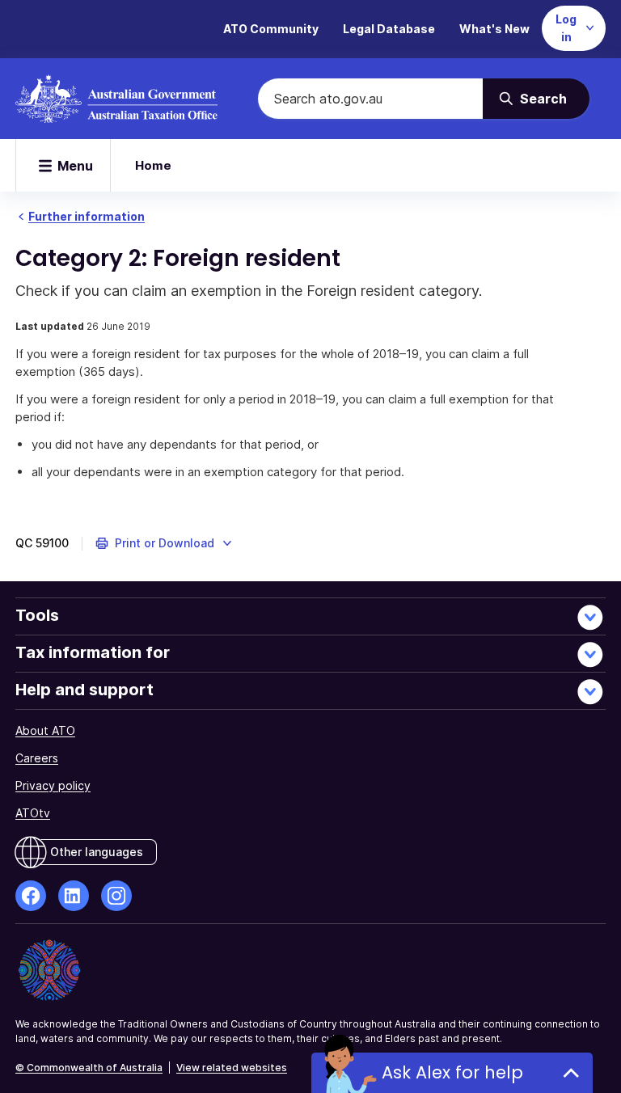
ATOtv (32, 813)
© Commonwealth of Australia (89, 1067)
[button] (164, 543)
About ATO (45, 730)
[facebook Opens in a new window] (30, 895)
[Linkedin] (73, 895)
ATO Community (271, 29)
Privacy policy (53, 785)
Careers (36, 758)
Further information (86, 216)
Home (153, 165)
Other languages (96, 852)
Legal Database (389, 29)
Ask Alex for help (452, 1072)
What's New (494, 29)
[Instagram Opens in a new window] (116, 895)
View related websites (231, 1067)
